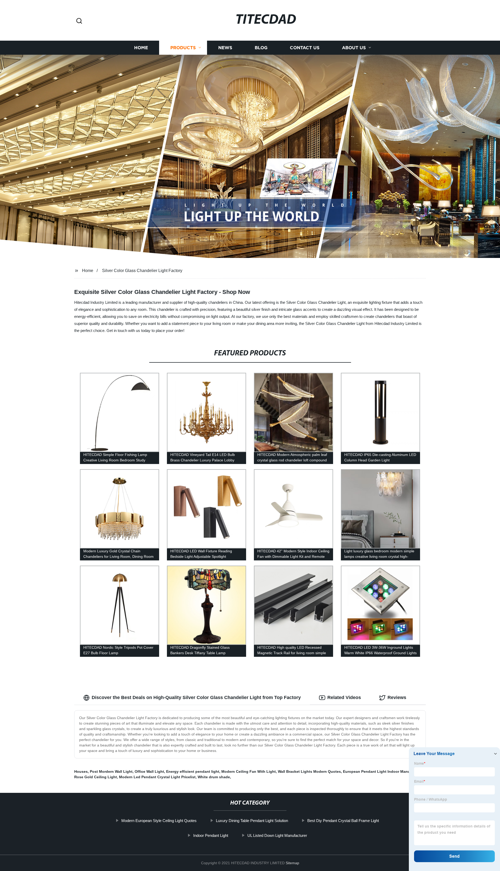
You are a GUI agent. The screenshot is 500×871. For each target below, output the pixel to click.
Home (141, 47)
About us (354, 47)
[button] (79, 21)
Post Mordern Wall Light (111, 771)
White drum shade (214, 777)
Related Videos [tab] (344, 697)
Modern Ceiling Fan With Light (248, 771)
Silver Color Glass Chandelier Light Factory (142, 270)
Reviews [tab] (397, 697)
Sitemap (292, 863)
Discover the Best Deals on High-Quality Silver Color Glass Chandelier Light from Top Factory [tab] (196, 697)
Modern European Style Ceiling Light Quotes (159, 820)
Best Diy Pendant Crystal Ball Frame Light (343, 820)
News (225, 47)
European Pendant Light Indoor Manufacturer (383, 771)
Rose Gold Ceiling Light (95, 777)
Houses (81, 771)
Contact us (305, 47)
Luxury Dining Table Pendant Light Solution (252, 820)
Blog (261, 47)
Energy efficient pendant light (192, 771)
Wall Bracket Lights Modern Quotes (309, 771)
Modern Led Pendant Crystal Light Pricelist (157, 777)
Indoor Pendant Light (210, 835)
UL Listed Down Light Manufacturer (277, 835)
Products (183, 47)
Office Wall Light (149, 771)
